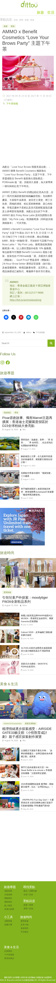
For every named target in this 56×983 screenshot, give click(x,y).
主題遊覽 (8, 894)
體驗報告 (8, 898)
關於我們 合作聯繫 (12, 977)
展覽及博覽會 (30, 723)
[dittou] (29, 1)
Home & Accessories (12, 723)
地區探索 (8, 891)
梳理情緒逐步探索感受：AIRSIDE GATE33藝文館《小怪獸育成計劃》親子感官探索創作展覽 (27, 733)
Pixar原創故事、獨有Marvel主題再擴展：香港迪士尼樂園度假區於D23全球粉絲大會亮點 (27, 422)
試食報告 (8, 951)
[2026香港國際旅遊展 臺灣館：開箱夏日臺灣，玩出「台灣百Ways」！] (9, 782)
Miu (24, 429)
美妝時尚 (24, 928)
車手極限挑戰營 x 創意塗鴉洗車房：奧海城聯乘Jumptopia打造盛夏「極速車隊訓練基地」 (37, 492)
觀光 (25, 891)
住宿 (25, 894)
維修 (32, 20)
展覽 (21, 20)
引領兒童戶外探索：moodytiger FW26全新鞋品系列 (25, 599)
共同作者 (24, 977)
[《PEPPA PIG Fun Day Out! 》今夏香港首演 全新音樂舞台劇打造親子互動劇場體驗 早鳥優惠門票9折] (9, 798)
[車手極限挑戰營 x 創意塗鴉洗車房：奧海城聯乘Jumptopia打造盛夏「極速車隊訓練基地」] (9, 487)
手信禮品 (24, 931)
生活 (50, 12)
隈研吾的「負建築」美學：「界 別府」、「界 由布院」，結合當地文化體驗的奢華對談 (37, 442)
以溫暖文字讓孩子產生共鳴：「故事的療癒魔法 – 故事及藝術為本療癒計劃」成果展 (37, 753)
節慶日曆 (8, 924)
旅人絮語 (8, 905)
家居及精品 (9, 958)
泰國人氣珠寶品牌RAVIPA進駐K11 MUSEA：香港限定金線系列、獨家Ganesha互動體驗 (37, 618)
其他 (16, 20)
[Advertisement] (28, 136)
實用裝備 (7, 592)
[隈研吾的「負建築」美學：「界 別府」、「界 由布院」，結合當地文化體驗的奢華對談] (9, 438)
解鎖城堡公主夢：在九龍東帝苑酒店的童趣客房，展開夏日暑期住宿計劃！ (36, 459)
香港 (12, 26)
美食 (31, 894)
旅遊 (40, 12)
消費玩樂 (33, 891)
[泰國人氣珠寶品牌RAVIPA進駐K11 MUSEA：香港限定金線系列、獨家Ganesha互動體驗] (9, 614)
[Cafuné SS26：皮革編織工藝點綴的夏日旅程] (9, 630)
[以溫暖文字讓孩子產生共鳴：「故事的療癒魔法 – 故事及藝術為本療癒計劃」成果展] (9, 749)
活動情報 (8, 921)
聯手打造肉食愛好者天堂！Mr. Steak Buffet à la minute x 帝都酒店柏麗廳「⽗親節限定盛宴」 (36, 770)
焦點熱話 (7, 412)
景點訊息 (6, 19)
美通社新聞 (9, 909)
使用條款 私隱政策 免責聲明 (40, 977)
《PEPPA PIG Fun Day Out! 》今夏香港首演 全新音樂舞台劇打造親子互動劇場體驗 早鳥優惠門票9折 (37, 803)
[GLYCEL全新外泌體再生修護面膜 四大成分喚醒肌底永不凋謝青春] (9, 646)
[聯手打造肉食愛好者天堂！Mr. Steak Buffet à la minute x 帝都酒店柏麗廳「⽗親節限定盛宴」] (9, 766)
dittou (29, 332)
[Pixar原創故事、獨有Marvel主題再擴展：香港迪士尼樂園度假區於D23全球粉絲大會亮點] (28, 379)
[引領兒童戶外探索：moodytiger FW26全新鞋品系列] (28, 559)
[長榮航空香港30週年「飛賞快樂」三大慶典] (9, 471)
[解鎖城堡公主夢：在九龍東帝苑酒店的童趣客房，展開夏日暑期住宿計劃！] (9, 455)
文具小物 (24, 924)
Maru (25, 605)
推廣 (27, 20)
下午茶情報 (12, 103)
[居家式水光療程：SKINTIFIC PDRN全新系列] (9, 662)
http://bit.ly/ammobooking (25, 300)
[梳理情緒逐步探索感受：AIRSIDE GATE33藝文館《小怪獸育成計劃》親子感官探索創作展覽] (28, 690)
